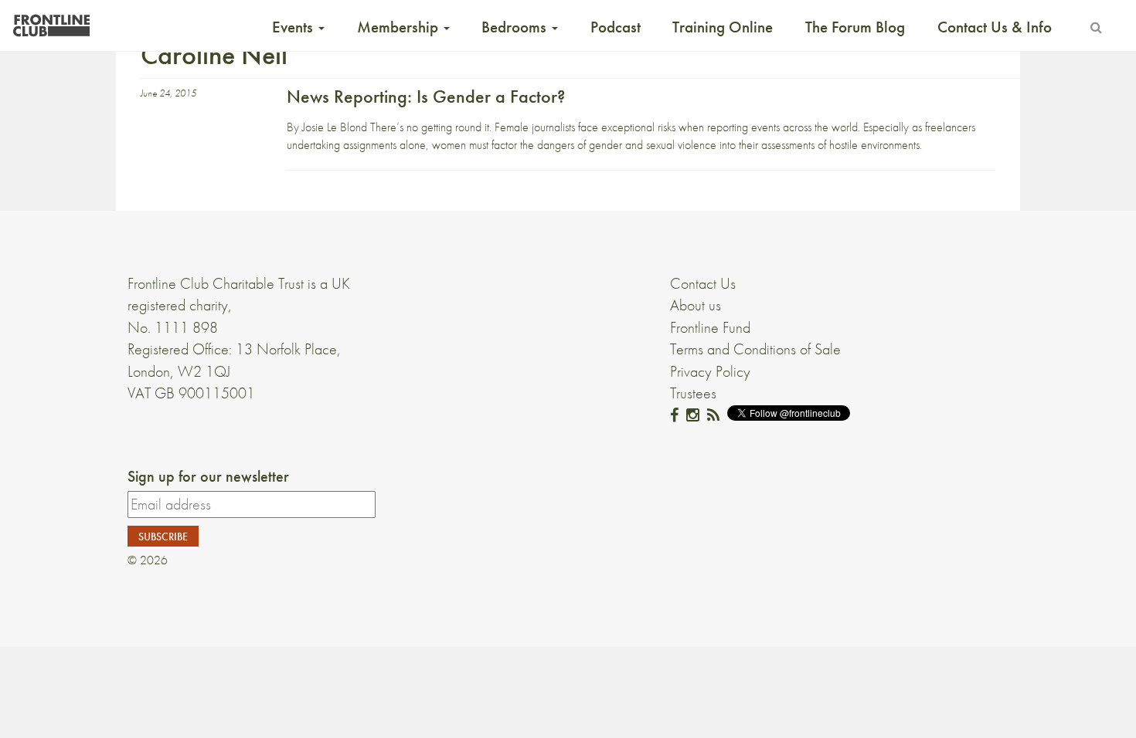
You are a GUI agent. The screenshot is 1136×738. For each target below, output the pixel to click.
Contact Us (703, 283)
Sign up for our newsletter (208, 476)
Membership (399, 27)
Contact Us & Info (994, 27)
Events (294, 27)
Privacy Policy (710, 371)
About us (695, 305)
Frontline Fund (710, 327)
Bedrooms (515, 27)
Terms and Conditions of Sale (755, 349)
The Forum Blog (855, 27)
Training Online (722, 27)
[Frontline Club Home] (51, 21)
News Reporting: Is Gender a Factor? (426, 96)
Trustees (693, 393)
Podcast (615, 27)
